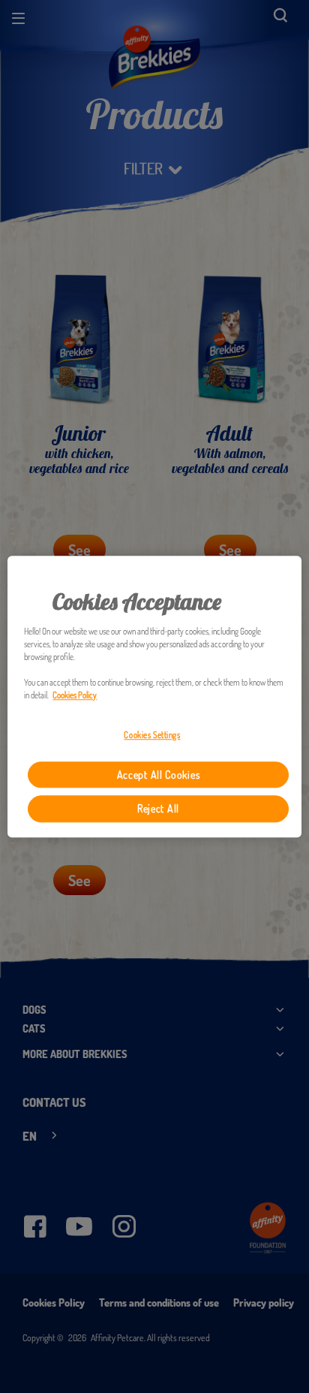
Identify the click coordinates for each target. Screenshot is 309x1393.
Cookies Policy (74, 695)
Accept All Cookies (158, 774)
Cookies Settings (152, 734)
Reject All (158, 809)
